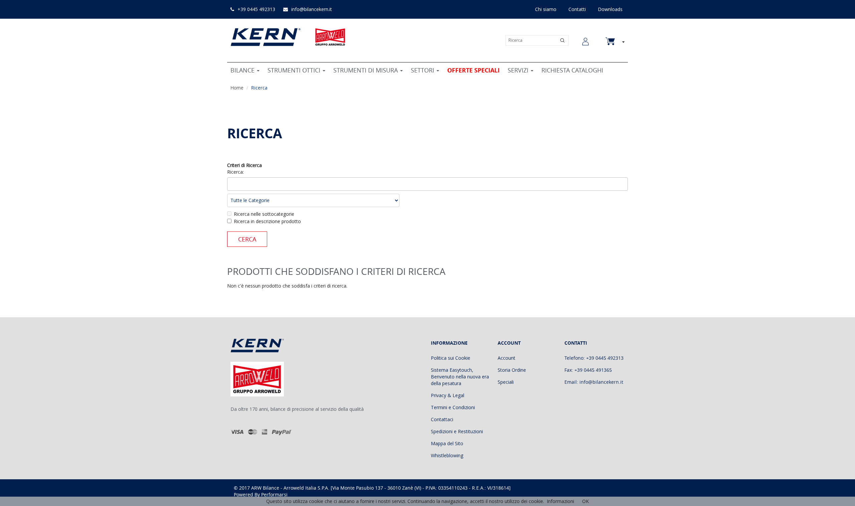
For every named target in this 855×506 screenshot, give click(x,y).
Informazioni (560, 501)
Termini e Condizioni (453, 407)
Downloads (610, 9)
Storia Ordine (512, 370)
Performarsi (274, 494)
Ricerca (259, 88)
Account (506, 358)
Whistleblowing (447, 455)
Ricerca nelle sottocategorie (264, 214)
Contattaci (442, 419)
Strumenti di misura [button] (366, 70)
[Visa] (237, 432)
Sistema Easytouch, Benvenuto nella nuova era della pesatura (460, 376)
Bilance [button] (243, 70)
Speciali (506, 382)
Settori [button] (423, 70)
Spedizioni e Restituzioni (457, 431)
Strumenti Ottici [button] (295, 70)
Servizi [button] (519, 70)
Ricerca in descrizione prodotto (267, 221)
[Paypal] (282, 432)
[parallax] (262, 347)
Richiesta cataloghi (572, 70)
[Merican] (264, 432)
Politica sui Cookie (450, 358)
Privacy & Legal (447, 395)
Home (236, 88)
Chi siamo (545, 9)
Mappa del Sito (447, 443)
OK (585, 501)
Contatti (577, 9)
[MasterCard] (252, 432)
